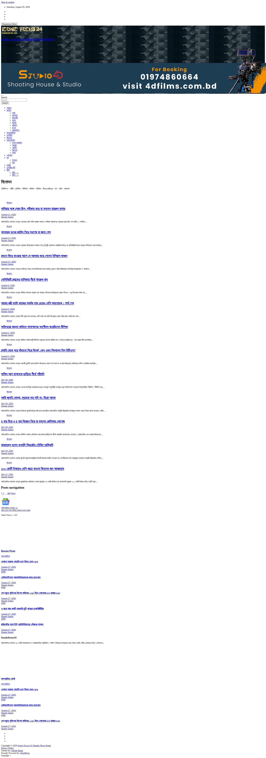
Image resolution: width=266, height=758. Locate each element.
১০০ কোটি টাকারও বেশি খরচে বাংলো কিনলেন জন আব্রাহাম (32, 468)
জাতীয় (9, 110)
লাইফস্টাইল (11, 140)
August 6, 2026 (8, 285)
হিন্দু (13, 162)
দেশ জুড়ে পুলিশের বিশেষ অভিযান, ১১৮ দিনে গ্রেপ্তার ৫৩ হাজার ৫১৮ (30, 593)
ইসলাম (14, 160)
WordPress (25, 753)
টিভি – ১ (15, 172)
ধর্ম (8, 157)
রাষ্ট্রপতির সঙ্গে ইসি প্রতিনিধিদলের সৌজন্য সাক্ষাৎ (22, 624)
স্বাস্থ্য (14, 145)
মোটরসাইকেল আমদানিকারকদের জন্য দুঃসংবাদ (20, 577)
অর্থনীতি (9, 135)
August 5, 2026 (8, 309)
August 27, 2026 (8, 567)
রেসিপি (14, 148)
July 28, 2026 (7, 380)
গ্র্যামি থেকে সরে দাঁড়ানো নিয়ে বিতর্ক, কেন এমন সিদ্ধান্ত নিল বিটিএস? (38, 350)
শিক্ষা (14, 153)
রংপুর (14, 128)
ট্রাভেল (14, 150)
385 (9, 493)
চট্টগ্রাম (14, 115)
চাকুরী (9, 165)
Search (4, 97)
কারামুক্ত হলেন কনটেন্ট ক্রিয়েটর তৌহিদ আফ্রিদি (27, 445)
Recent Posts (8, 550)
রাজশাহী (15, 118)
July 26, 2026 (7, 451)
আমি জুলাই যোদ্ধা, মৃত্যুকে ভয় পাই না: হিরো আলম (28, 397)
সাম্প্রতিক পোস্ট (8, 678)
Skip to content (7, 2)
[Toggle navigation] (2, 95)
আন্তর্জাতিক (11, 133)
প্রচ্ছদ (9, 108)
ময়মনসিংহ (15, 130)
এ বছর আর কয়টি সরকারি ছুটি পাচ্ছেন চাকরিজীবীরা (22, 608)
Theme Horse (17, 750)
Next (13, 493)
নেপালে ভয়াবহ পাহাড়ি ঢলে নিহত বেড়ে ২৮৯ (19, 561)
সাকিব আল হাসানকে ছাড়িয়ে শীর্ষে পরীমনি (22, 374)
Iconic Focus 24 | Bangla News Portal (27, 39)
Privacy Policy (7, 748)
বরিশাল (14, 125)
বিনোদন (9, 138)
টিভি (8, 170)
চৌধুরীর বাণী (11, 167)
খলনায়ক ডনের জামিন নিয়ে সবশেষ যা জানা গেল (26, 232)
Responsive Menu (9, 24)
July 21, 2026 (7, 474)
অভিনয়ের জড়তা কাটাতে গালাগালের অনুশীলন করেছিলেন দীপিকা (34, 327)
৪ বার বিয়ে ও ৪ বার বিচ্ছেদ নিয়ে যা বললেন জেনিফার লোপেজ (33, 421)
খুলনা (14, 120)
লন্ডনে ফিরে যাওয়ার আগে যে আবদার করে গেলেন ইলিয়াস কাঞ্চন (34, 256)
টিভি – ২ (15, 175)
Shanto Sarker (7, 217)
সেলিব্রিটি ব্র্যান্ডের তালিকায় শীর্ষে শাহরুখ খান (24, 279)
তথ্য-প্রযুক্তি (17, 143)
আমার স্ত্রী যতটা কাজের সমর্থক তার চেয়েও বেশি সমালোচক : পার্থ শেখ (37, 303)
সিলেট (14, 123)
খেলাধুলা (9, 155)
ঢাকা (13, 113)
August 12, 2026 (8, 214)
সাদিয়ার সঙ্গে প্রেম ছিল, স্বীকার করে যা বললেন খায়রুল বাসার (33, 208)
